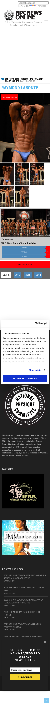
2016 (27, 275)
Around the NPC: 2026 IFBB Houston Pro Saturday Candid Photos (23, 638)
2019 (17, 275)
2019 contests (21, 79)
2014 (38, 275)
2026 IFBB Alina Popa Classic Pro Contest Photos (25, 589)
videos (35, 248)
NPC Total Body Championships (18, 243)
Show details (35, 370)
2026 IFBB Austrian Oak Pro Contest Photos (22, 613)
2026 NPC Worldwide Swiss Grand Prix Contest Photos (22, 625)
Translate (41, 6)
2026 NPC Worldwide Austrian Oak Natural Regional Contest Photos (25, 576)
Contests (9, 79)
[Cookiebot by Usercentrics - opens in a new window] (35, 324)
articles (34, 252)
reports (34, 256)
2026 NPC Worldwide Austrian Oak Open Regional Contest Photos (23, 601)
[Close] (45, 641)
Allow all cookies (25, 378)
